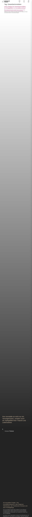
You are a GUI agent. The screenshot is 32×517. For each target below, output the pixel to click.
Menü (28, 2)
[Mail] (19, 1)
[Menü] (28, 1)
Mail (19, 2)
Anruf (24, 2)
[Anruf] (24, 1)
